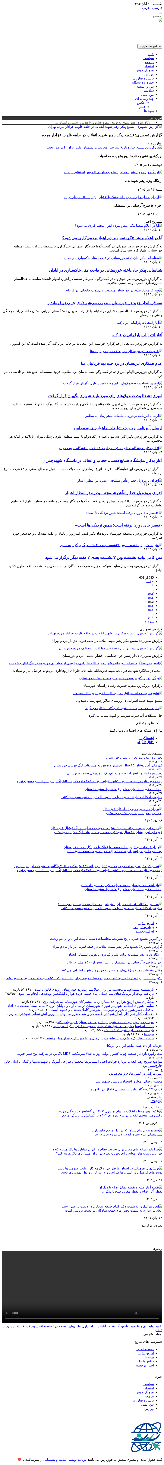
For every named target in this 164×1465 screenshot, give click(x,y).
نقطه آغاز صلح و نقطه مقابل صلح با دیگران (132, 1191)
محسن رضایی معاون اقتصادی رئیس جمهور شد (129, 1081)
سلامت (149, 90)
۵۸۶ (151, 605)
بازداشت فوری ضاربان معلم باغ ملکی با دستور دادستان (123, 789)
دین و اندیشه (145, 86)
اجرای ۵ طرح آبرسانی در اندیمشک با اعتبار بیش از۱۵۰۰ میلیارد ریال (114, 962)
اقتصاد (149, 66)
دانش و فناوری (143, 78)
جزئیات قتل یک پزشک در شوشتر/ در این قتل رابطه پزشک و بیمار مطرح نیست (99, 1038)
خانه (151, 54)
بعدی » (149, 622)
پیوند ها (149, 111)
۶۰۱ (151, 617)
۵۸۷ (151, 610)
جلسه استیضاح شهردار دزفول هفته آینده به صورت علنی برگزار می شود (103, 1026)
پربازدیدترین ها (143, 927)
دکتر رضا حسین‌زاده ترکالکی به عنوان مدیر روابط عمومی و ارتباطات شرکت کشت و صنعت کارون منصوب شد (84, 978)
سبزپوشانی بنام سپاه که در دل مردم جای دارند (128, 1134)
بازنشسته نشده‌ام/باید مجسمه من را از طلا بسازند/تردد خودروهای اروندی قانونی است (94, 989)
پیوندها (149, 1357)
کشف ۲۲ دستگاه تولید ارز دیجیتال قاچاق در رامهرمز (125, 1089)
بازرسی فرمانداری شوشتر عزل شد (129, 1030)
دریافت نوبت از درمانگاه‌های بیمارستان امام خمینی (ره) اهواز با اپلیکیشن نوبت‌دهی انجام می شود (86, 993)
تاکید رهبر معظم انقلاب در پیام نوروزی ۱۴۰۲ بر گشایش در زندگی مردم (112, 1115)
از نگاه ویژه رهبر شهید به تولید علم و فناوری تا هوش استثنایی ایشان (114, 954)
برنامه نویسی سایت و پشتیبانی (64, 1459)
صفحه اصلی (145, 1349)
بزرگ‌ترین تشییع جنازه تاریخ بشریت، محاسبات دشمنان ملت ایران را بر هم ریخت (106, 938)
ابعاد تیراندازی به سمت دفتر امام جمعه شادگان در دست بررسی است (113, 1210)
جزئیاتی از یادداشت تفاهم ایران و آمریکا (134, 1045)
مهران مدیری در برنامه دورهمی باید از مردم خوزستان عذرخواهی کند (105, 1022)
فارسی (156, 8)
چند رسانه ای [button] (144, 98)
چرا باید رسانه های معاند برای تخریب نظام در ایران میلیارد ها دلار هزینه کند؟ (109, 1153)
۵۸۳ (151, 593)
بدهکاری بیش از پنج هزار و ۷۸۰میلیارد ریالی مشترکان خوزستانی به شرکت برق (98, 1001)
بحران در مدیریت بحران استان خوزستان (134, 757)
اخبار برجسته (144, 1365)
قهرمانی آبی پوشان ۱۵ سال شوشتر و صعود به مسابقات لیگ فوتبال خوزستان (108, 765)
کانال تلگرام (145, 742)
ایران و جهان (145, 931)
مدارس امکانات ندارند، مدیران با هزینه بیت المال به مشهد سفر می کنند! (111, 797)
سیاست (148, 58)
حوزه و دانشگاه (143, 82)
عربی (146, 8)
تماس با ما (146, 1361)
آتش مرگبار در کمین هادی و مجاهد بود (135, 1073)
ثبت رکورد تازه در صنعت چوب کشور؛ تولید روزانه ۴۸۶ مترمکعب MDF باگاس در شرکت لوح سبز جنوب (89, 781)
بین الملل (147, 94)
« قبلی (149, 581)
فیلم (142, 107)
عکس (141, 102)
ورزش (149, 74)
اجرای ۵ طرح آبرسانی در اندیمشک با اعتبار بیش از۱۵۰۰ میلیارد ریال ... (104, 122)
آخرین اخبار (146, 923)
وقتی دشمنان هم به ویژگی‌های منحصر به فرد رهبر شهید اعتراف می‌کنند (111, 970)
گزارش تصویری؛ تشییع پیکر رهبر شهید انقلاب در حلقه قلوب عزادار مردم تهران (107, 946)
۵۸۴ (151, 597)
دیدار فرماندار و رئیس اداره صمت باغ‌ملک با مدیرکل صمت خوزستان (114, 773)
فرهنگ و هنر (145, 70)
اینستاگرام (146, 738)
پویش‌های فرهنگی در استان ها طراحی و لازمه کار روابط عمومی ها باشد (111, 1172)
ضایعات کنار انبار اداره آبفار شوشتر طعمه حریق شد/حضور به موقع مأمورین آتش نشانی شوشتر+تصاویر (81, 1014)
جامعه (149, 62)
